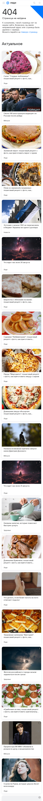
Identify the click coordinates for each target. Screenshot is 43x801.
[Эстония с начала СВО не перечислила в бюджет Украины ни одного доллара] (21, 217)
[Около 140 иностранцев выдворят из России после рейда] (21, 105)
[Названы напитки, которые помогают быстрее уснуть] (21, 515)
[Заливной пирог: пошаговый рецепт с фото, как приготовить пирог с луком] (21, 142)
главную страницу (29, 32)
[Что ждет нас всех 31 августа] (21, 478)
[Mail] (7, 3)
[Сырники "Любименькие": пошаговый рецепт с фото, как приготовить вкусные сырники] (21, 329)
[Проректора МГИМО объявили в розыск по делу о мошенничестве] (21, 738)
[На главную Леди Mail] (12, 3)
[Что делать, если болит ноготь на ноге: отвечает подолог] (21, 589)
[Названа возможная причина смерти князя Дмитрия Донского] (21, 440)
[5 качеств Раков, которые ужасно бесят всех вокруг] (21, 776)
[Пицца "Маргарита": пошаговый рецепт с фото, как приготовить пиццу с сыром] (21, 366)
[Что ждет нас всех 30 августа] (21, 254)
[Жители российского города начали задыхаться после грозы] (21, 664)
